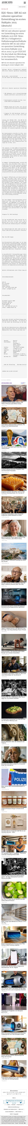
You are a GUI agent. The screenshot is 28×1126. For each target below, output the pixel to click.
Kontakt (13, 1104)
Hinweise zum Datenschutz (10, 1109)
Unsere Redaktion (9, 1111)
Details (16, 1123)
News (8, 1104)
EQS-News (3, 9)
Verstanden (21, 1123)
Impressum (19, 1104)
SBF (7, 9)
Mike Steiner (19, 1111)
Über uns (21, 1109)
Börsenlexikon (14, 1090)
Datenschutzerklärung (13, 1107)
